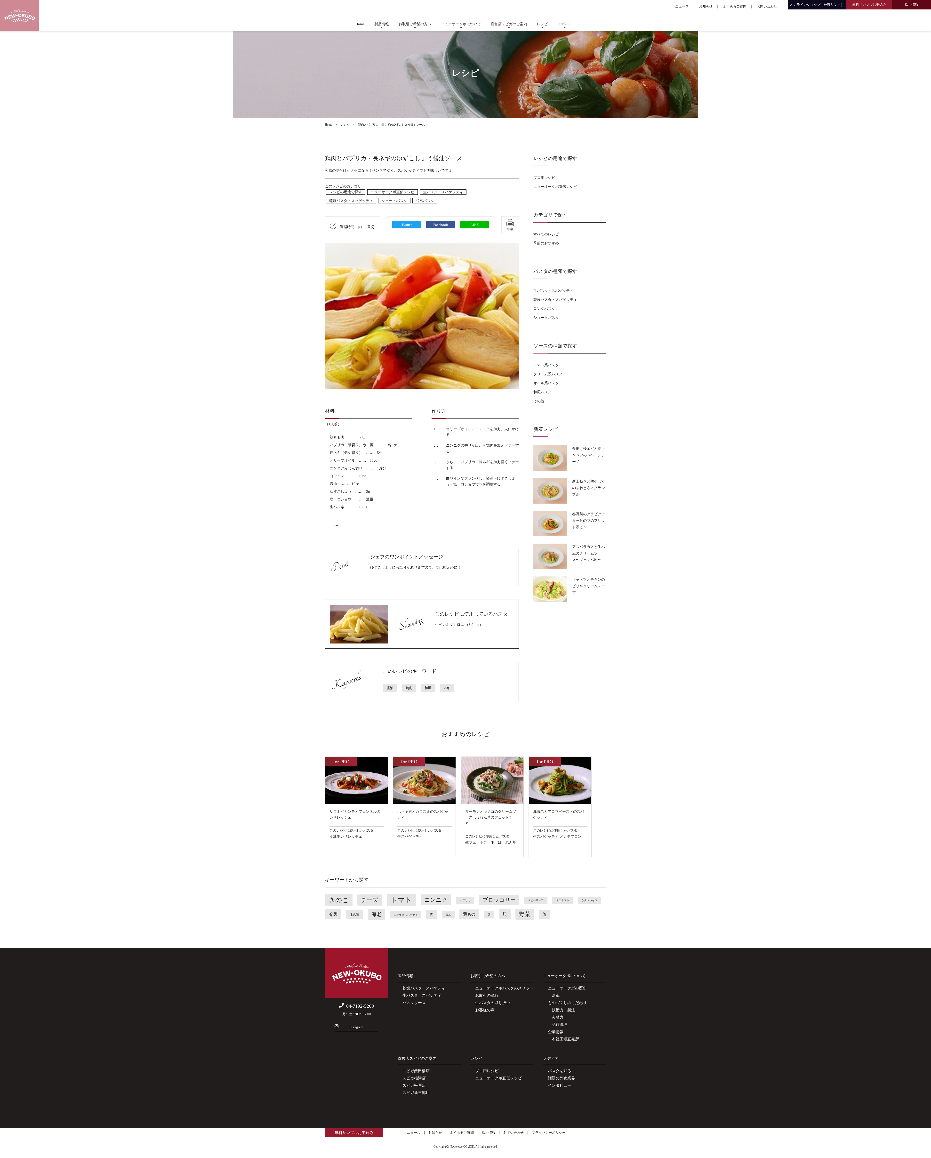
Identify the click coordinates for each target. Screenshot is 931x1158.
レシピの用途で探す (345, 192)
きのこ (339, 900)
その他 (538, 401)
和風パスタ (425, 201)
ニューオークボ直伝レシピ (392, 192)
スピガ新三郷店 (416, 1093)
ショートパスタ (394, 201)
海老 (376, 914)
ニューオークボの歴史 (567, 988)
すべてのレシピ (546, 234)
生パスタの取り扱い (492, 1003)
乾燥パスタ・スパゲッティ (351, 201)
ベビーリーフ (536, 900)
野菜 (524, 914)
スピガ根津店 (414, 1078)
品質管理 (557, 1024)
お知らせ (706, 6)
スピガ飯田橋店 (416, 1071)
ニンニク (436, 900)
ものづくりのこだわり (567, 1003)
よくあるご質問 (734, 6)
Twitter (406, 225)
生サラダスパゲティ (406, 914)
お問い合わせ (767, 6)
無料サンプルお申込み (869, 5)
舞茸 (448, 914)
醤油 (390, 688)
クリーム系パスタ (547, 374)
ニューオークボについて (461, 24)
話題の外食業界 (561, 1078)
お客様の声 (485, 1010)
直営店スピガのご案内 (509, 24)
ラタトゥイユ (589, 900)
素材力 (555, 1017)
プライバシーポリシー (549, 1132)
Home (360, 24)
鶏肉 (409, 688)
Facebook (440, 225)
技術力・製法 (561, 1010)
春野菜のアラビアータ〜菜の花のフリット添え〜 (588, 520)
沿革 (554, 995)
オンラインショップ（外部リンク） (817, 5)
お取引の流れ (486, 995)
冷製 (333, 914)
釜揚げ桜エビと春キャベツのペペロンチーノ (588, 455)
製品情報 (381, 24)
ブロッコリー (499, 900)
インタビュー (559, 1085)
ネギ (446, 688)
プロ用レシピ (544, 178)
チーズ (369, 900)
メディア (564, 24)
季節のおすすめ (546, 243)
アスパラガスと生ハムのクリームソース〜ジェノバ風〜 (588, 553)
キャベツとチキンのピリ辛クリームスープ (588, 586)
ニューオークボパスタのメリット (504, 988)
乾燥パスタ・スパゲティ (423, 988)
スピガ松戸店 (414, 1085)
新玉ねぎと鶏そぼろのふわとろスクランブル (588, 487)
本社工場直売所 (563, 1039)
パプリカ (465, 900)
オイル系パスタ (546, 383)
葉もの (469, 914)
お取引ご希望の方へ (415, 24)
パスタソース (414, 1003)
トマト (401, 900)
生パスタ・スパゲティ (421, 995)
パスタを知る (559, 1071)
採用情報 (911, 5)
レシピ (542, 24)
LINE (475, 225)
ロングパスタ (544, 309)
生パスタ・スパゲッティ (443, 192)
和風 (428, 688)
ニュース (682, 6)
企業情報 (555, 1032)
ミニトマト (562, 900)
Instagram (356, 1027)
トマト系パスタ (546, 365)
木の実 (354, 914)
